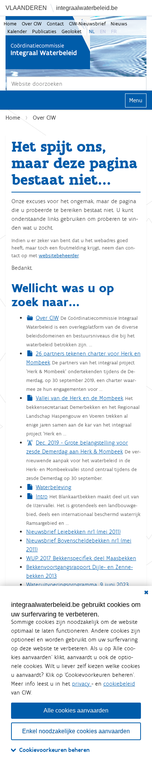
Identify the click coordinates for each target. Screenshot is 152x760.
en (103, 31)
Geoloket (72, 31)
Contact (55, 24)
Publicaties (44, 31)
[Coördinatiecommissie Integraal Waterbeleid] (48, 42)
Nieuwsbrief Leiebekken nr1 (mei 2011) (73, 531)
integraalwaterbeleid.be (87, 8)
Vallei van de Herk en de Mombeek (79, 398)
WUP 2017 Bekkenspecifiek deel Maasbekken (81, 558)
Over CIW (32, 24)
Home (10, 24)
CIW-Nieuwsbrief (87, 24)
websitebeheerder (59, 255)
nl (92, 31)
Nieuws (119, 24)
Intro (42, 496)
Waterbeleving (53, 487)
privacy (81, 683)
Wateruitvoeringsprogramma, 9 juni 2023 (77, 584)
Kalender (17, 31)
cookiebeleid (119, 683)
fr (114, 31)
